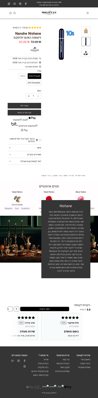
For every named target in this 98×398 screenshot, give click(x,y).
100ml (23, 76)
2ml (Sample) (34, 82)
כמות (39, 90)
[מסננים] (16, 309)
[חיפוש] (14, 13)
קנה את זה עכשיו (24, 112)
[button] (46, 44)
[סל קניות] (10, 13)
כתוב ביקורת (45, 309)
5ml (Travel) (34, 76)
